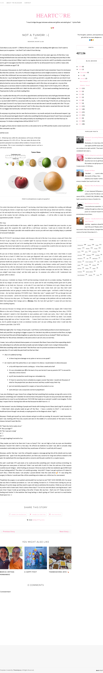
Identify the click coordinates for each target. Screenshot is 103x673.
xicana (79, 268)
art (87, 258)
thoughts (80, 245)
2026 (80, 66)
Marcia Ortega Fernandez (7, 573)
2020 (80, 100)
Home (2, 3)
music (95, 248)
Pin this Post (56, 514)
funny (86, 265)
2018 (80, 106)
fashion (80, 271)
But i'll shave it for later (92, 203)
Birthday (95, 258)
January (82, 78)
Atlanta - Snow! (85, 85)
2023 (80, 91)
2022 (80, 94)
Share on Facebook (19, 514)
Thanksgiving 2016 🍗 (59, 572)
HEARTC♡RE (53, 15)
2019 (80, 103)
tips (98, 261)
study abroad (89, 261)
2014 (80, 118)
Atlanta (80, 255)
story (42, 520)
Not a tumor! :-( (85, 81)
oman (89, 245)
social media (89, 271)
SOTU (39, 520)
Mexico (79, 261)
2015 (80, 115)
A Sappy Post (30, 572)
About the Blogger (14, 3)
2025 (80, 69)
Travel (88, 248)
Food (97, 245)
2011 (80, 124)
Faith (79, 252)
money (94, 265)
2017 (80, 109)
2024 (80, 88)
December (83, 72)
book (94, 268)
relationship (81, 275)
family (34, 520)
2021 (80, 97)
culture (94, 252)
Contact (27, 3)
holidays (80, 258)
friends (89, 255)
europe (97, 255)
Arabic (90, 275)
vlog (97, 275)
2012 (80, 121)
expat (79, 265)
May (81, 75)
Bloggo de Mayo (90, 170)
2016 (80, 112)
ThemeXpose (17, 670)
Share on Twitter (38, 514)
